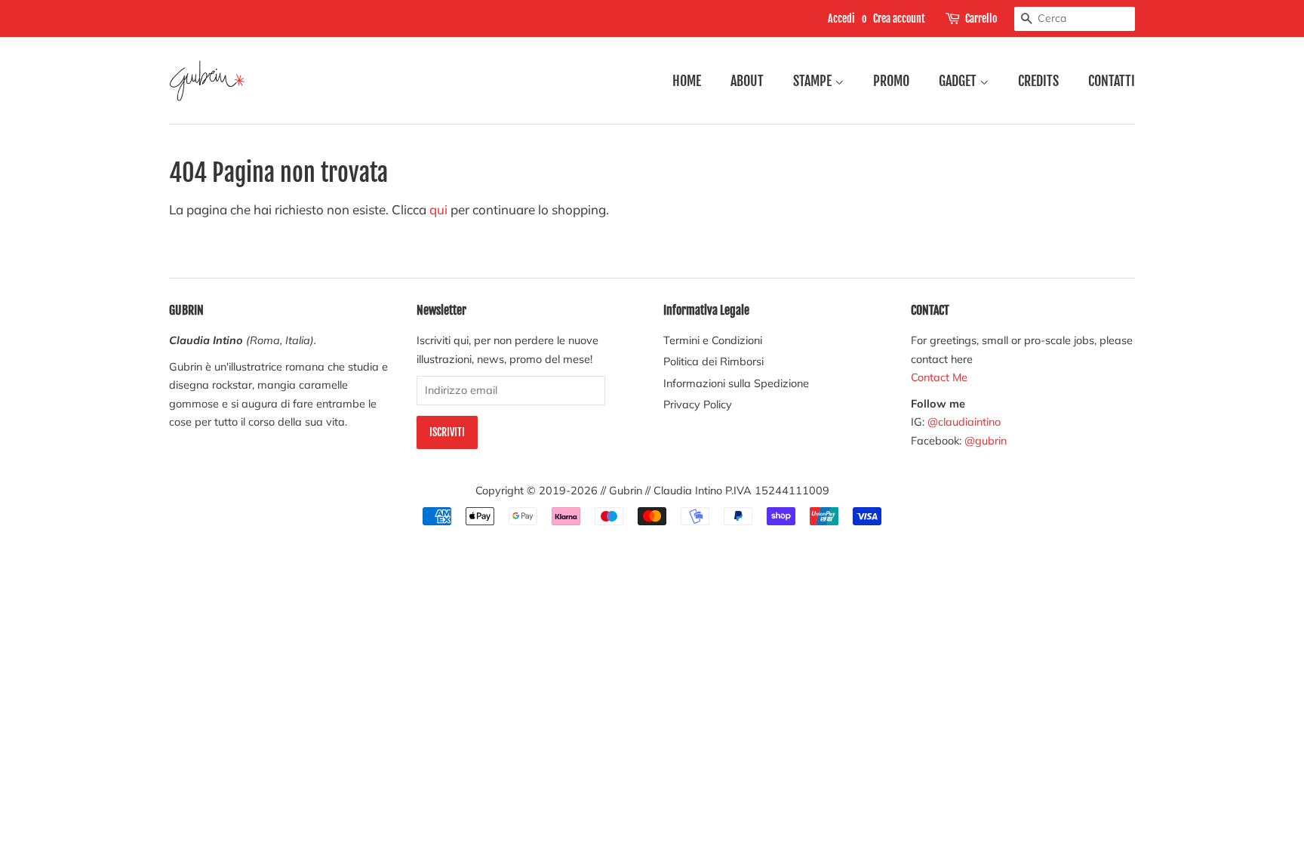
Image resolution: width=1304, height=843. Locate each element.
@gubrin (987, 440)
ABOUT (747, 80)
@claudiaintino (964, 421)
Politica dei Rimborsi (713, 361)
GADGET (959, 80)
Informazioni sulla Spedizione (736, 383)
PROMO (891, 80)
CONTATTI (1111, 80)
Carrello (981, 18)
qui (438, 209)
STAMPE (814, 80)
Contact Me (939, 377)
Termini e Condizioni (712, 340)
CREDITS (1038, 80)
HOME (686, 80)
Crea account (899, 18)
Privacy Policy (697, 404)
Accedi (841, 18)
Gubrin (625, 490)
